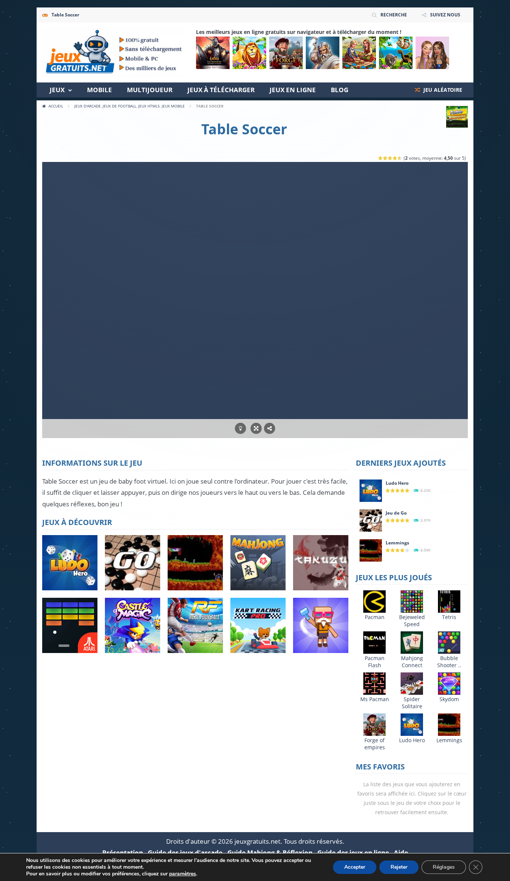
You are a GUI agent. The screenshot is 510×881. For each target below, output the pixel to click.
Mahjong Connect (412, 661)
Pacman (375, 617)
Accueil (55, 106)
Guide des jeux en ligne (353, 852)
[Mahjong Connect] (412, 642)
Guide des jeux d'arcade (185, 852)
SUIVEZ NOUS (445, 15)
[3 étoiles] (390, 158)
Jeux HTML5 (149, 106)
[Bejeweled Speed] (412, 600)
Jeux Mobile (173, 106)
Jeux (57, 89)
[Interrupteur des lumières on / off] (240, 428)
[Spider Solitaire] (412, 683)
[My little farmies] (359, 52)
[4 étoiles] (395, 158)
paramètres (182, 874)
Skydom (449, 699)
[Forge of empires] (286, 52)
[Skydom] (449, 683)
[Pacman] (374, 600)
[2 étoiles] (385, 158)
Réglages (444, 867)
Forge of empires (374, 744)
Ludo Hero (397, 483)
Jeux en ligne (293, 89)
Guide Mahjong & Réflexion (269, 852)
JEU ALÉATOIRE (442, 89)
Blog (339, 89)
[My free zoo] (396, 52)
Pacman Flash (375, 661)
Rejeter (399, 867)
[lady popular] (432, 52)
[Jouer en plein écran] (256, 428)
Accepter (354, 867)
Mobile (99, 89)
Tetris (449, 617)
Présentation (122, 852)
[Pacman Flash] (374, 642)
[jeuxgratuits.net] (114, 51)
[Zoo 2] (249, 52)
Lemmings (397, 543)
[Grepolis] (322, 52)
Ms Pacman (374, 699)
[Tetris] (449, 600)
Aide (401, 852)
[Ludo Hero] (371, 490)
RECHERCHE (393, 15)
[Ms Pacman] (374, 683)
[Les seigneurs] (213, 52)
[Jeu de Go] (371, 520)
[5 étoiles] (400, 158)
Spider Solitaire (412, 703)
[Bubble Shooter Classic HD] (449, 642)
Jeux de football (119, 106)
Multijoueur (149, 89)
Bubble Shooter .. (449, 661)
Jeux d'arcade (87, 106)
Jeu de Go (396, 513)
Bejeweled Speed (412, 620)
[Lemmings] (371, 549)
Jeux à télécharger (221, 89)
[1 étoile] (380, 158)
